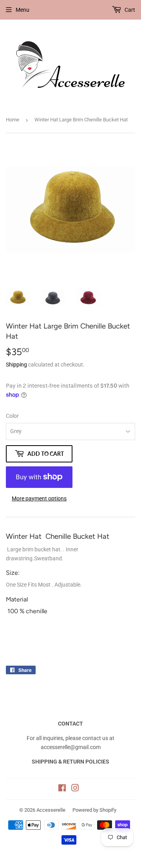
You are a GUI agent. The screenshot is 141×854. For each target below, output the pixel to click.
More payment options (39, 498)
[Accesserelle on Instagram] (75, 789)
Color (12, 416)
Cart (129, 10)
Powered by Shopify (94, 810)
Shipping (16, 364)
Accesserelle (50, 810)
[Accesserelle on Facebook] (62, 789)
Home (12, 120)
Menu (22, 10)
